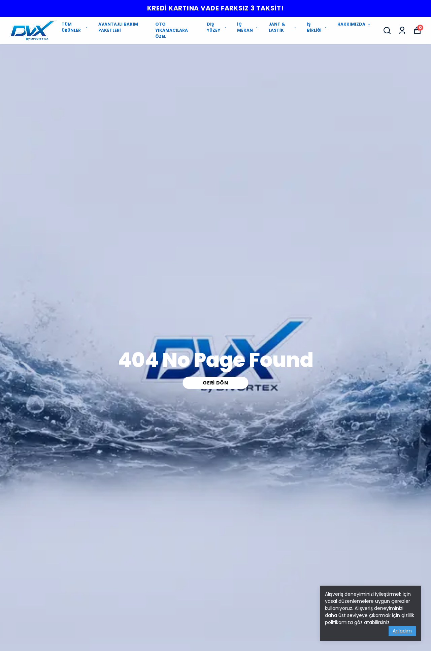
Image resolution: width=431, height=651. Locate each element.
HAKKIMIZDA (351, 24)
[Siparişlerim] (402, 30)
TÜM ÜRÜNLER (71, 27)
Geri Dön (215, 382)
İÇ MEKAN (245, 27)
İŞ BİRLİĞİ (314, 27)
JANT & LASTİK (277, 27)
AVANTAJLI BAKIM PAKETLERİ (118, 27)
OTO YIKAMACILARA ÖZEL (171, 30)
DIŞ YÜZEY (213, 27)
